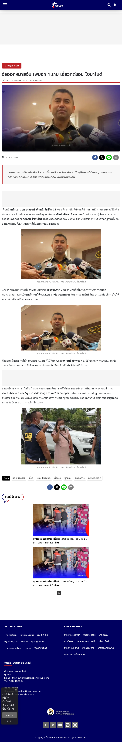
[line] (109, 157)
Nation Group (27, 635)
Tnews (27, 648)
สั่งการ (57, 478)
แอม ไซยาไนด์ (44, 478)
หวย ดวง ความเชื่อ (87, 641)
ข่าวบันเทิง (69, 641)
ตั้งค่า (9, 721)
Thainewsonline (12, 648)
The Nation (10, 635)
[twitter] (102, 157)
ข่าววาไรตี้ (104, 641)
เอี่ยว (31, 478)
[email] (116, 157)
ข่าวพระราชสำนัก (72, 635)
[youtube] (60, 725)
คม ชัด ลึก (42, 635)
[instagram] (75, 725)
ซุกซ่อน (67, 478)
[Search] (109, 5)
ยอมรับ (9, 715)
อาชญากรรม (36, 80)
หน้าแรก (5, 80)
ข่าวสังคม (103, 635)
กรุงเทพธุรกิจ (10, 641)
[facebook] (95, 157)
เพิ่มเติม (11, 708)
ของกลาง (80, 478)
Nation (24, 641)
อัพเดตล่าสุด (94, 478)
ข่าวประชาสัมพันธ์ (106, 648)
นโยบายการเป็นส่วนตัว (75, 654)
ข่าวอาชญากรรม (19, 80)
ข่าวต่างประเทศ (71, 648)
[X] (53, 725)
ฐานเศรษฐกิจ (40, 648)
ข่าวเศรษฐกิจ (88, 648)
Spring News (37, 641)
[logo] (55, 5)
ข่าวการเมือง (89, 635)
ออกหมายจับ (19, 478)
